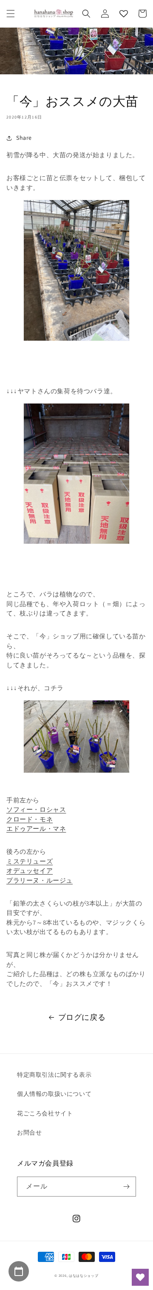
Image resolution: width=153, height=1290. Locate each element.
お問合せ (29, 1132)
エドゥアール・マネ (36, 828)
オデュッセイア (29, 871)
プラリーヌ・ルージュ (39, 880)
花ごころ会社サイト (45, 1113)
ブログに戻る (82, 1017)
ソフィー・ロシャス (36, 809)
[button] (10, 13)
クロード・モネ (29, 819)
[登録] (126, 1187)
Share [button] (24, 137)
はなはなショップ (84, 1275)
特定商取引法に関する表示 (54, 1074)
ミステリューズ (29, 861)
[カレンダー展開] (18, 1271)
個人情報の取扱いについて (54, 1094)
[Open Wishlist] (140, 1277)
